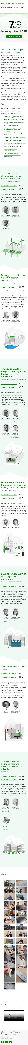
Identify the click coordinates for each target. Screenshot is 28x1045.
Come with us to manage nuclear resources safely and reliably (13, 154)
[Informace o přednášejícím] (15, 429)
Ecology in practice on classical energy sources (15, 123)
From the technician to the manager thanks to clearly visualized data (14, 138)
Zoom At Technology (6, 7)
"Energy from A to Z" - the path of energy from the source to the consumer (13, 129)
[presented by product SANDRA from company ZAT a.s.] (15, 1034)
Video (21, 7)
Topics (16, 7)
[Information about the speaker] (6, 211)
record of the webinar (9, 186)
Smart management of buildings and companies (14, 144)
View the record (14, 36)
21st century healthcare (10, 149)
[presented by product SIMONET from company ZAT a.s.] (6, 1038)
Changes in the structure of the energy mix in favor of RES (15, 117)
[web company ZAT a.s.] (4, 1034)
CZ (3, 10)
